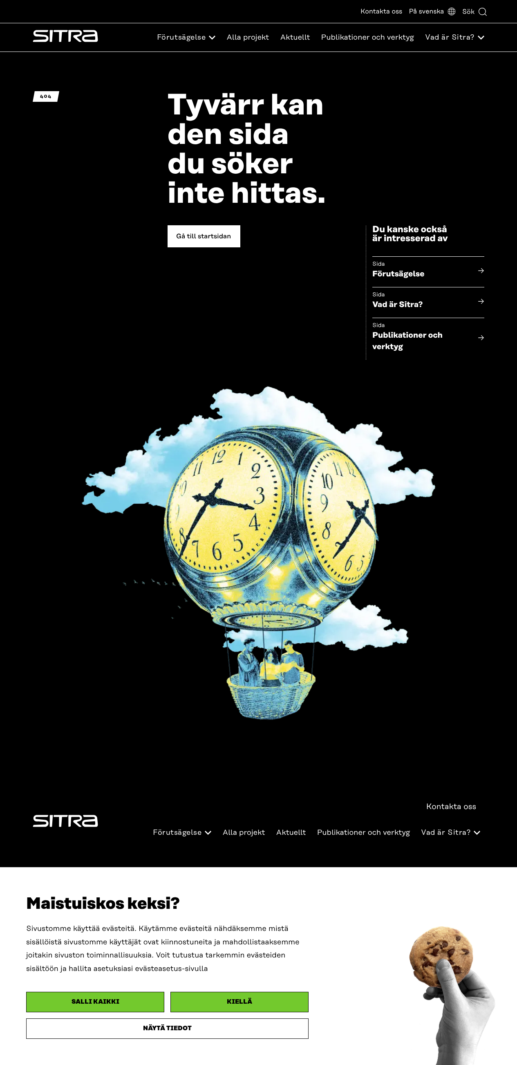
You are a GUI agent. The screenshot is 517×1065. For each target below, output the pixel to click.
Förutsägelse (398, 274)
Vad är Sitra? (397, 304)
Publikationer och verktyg (367, 38)
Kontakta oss (381, 11)
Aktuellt (295, 38)
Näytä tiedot (167, 1028)
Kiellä (239, 1001)
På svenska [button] (426, 11)
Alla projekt (247, 38)
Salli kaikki (95, 1001)
